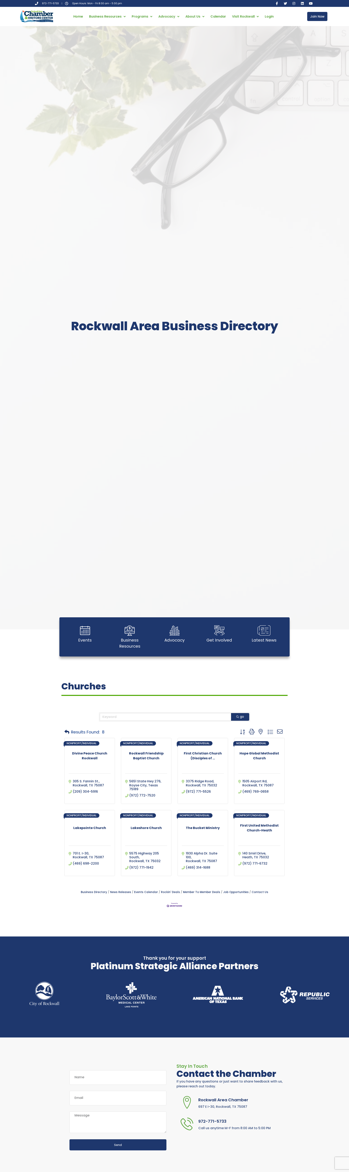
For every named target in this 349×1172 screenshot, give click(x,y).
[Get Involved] (219, 630)
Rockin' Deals (170, 892)
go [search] (242, 716)
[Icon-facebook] (277, 3)
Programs (140, 16)
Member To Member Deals (201, 892)
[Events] (85, 630)
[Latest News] (264, 630)
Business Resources (105, 16)
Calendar (218, 16)
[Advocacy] (174, 630)
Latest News (264, 640)
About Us (192, 16)
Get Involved (219, 640)
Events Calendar (146, 892)
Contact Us (260, 892)
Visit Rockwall (243, 16)
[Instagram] (294, 3)
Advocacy (166, 16)
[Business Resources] (130, 630)
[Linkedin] (302, 3)
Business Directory (94, 892)
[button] (66, 732)
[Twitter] (285, 3)
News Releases (120, 892)
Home (78, 16)
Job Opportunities (236, 892)
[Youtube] (311, 3)
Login (269, 16)
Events (85, 640)
